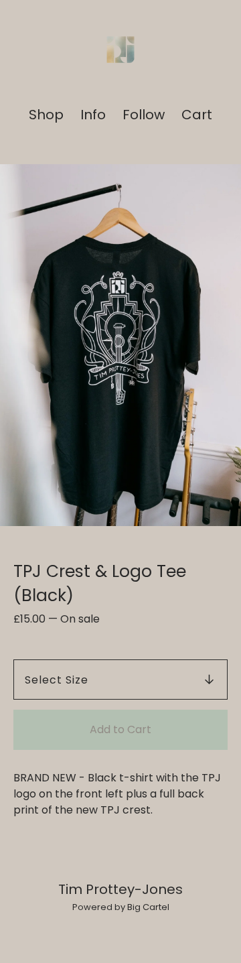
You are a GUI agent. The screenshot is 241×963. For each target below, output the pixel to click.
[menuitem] (46, 115)
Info (93, 115)
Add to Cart (120, 729)
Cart (197, 115)
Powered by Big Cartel (120, 907)
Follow (144, 115)
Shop (46, 115)
